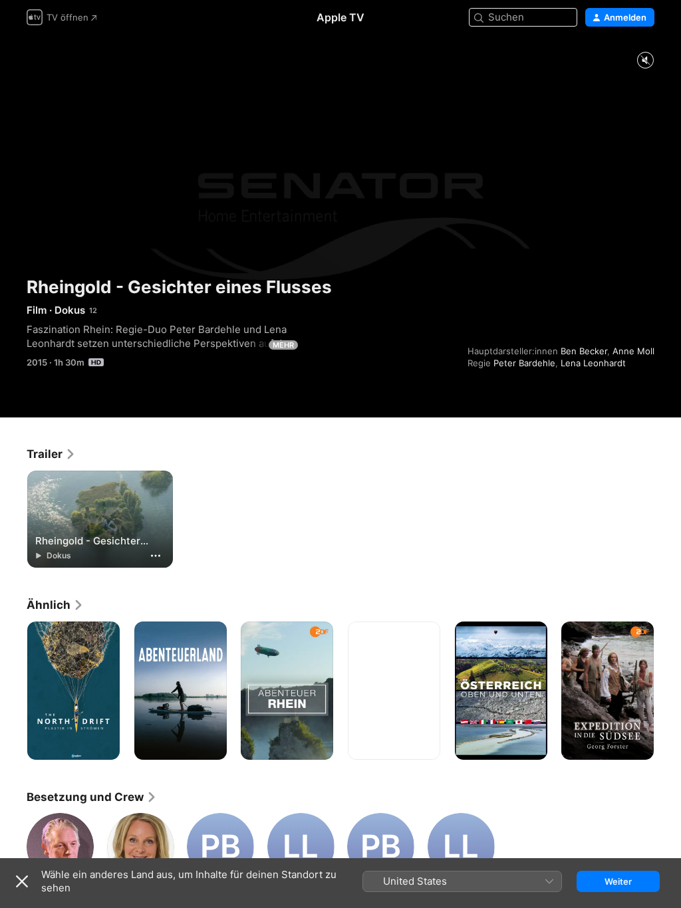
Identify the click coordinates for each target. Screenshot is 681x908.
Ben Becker (584, 351)
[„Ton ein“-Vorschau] (645, 61)
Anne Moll (633, 351)
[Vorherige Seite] (13, 690)
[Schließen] (22, 881)
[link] (51, 454)
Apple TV (340, 17)
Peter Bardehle (524, 363)
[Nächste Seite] (667, 690)
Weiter (618, 881)
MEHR (283, 345)
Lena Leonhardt (593, 363)
